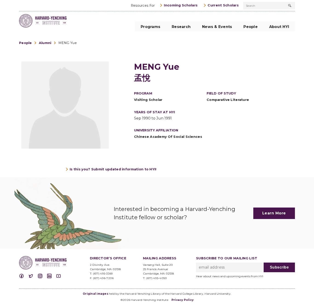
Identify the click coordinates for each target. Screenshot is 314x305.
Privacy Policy (182, 300)
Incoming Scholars (180, 5)
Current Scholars (223, 5)
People (25, 43)
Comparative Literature (228, 100)
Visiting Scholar (148, 100)
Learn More (274, 213)
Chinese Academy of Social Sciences (168, 137)
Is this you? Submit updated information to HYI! (113, 169)
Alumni (45, 43)
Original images (95, 293)
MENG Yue (67, 43)
